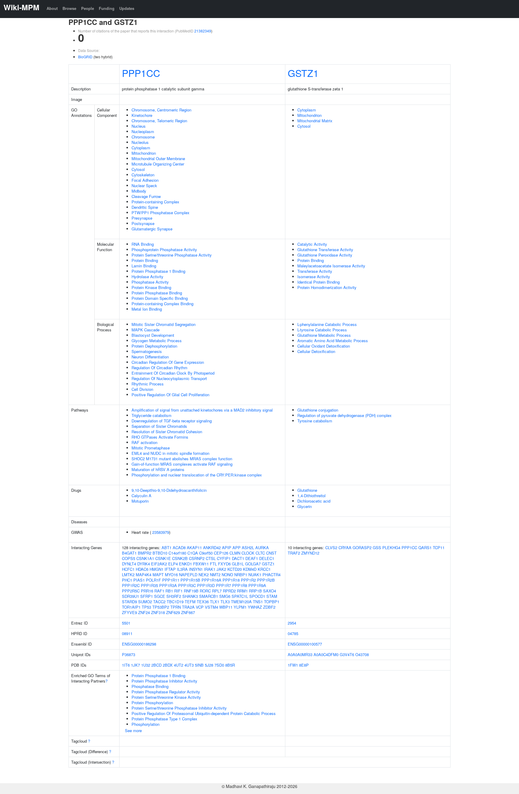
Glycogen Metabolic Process (157, 340)
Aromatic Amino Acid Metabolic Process (332, 340)
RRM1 (242, 591)
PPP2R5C (131, 591)
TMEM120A (241, 601)
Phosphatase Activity (150, 282)
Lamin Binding (144, 266)
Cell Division (142, 389)
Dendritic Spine (145, 207)
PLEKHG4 (391, 547)
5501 (126, 623)
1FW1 (293, 665)
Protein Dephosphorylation (154, 346)
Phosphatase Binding (150, 686)
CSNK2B (180, 558)
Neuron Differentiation (150, 357)
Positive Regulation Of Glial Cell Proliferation (170, 394)
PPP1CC (141, 73)
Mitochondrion (144, 153)
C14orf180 (177, 553)
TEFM (190, 601)
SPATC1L (240, 596)
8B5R (230, 665)
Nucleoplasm (143, 131)
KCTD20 (234, 569)
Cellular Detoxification (316, 351)
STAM (271, 596)
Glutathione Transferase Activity (325, 249)
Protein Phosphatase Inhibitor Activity (164, 681)
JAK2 (221, 569)
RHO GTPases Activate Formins (160, 437)
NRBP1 (240, 574)
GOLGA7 (253, 564)
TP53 (146, 607)
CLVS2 (331, 547)
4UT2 (178, 665)
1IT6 (126, 665)
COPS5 (128, 558)
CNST (271, 553)
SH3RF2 (173, 596)
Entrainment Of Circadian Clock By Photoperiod (173, 373)
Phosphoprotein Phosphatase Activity (164, 249)
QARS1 (425, 547)
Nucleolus (140, 142)
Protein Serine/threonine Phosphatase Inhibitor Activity (179, 708)
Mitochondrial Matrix (314, 120)
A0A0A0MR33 (300, 654)
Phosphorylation (145, 724)
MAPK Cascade (145, 330)
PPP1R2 (248, 580)
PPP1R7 (223, 585)
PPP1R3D (206, 585)
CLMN (234, 553)
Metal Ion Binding (147, 309)
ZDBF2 (269, 607)
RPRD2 (229, 591)
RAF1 (159, 591)
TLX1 (214, 601)
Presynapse (142, 218)
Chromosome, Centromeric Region (161, 110)
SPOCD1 (257, 596)
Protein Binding (145, 260)
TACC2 (159, 601)
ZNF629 (173, 612)
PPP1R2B (266, 580)
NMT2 (215, 574)
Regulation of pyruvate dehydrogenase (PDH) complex (344, 415)
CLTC (260, 553)
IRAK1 (209, 569)
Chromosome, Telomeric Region (159, 120)
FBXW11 (201, 564)
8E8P (304, 665)
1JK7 (135, 665)
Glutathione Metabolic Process (324, 335)
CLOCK (247, 553)
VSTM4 (211, 607)
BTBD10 (160, 553)
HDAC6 (142, 569)
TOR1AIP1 (131, 607)
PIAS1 (139, 580)
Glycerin (304, 506)
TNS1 (258, 601)
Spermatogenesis (147, 351)
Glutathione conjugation (317, 410)
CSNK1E (163, 558)
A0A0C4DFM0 (326, 654)
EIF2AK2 (159, 564)
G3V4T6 (347, 654)
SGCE (159, 596)
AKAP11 (194, 547)
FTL (213, 564)
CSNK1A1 (145, 558)
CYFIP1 (224, 558)
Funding (106, 8)
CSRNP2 (197, 558)
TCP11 (439, 547)
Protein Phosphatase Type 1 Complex (164, 719)
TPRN (175, 607)
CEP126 (221, 553)
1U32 (145, 665)
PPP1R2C (131, 585)
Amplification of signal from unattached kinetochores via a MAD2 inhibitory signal (202, 410)
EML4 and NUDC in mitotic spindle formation (170, 453)
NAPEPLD (188, 574)
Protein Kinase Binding (151, 287)
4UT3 (189, 665)
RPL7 (217, 591)
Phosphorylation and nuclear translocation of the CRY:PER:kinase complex (197, 475)
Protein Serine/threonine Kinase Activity (166, 697)
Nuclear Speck (144, 185)
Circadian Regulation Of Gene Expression (168, 362)
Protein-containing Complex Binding (162, 303)
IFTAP (170, 569)
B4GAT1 (129, 553)
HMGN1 (156, 569)
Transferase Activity (314, 271)
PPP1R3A (168, 585)
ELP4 (173, 564)
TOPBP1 (271, 601)
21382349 (202, 30)
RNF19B (191, 591)
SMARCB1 (208, 596)
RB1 (169, 591)
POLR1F (153, 580)
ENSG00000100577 (305, 644)
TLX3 (225, 601)
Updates (126, 8)
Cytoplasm (141, 148)
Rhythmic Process (148, 384)
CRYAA (344, 547)
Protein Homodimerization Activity (327, 287)
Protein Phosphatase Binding (157, 293)
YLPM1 (240, 607)
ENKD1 (185, 564)
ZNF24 (144, 612)
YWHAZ (255, 607)
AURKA (262, 547)
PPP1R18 (231, 580)
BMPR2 (144, 553)
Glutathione (307, 490)
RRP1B (255, 591)
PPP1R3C (187, 585)
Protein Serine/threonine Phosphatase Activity (172, 255)
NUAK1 (254, 574)
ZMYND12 (310, 553)
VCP (200, 607)
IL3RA (182, 569)
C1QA (192, 553)
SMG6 (224, 596)
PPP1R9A (257, 585)
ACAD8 (179, 547)
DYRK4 (143, 564)
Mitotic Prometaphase (151, 448)
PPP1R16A (211, 580)
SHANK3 (190, 596)
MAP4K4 (143, 574)
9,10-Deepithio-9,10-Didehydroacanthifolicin (169, 490)
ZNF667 (188, 612)
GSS (377, 547)
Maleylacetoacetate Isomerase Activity (331, 266)
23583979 (160, 532)
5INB (199, 665)
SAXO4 (269, 591)
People (87, 8)
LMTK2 (128, 574)
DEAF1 (251, 558)
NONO (227, 574)
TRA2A (188, 607)
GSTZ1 (303, 73)
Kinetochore (142, 115)
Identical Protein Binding (318, 282)
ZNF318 (158, 612)
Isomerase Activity (313, 276)
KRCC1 (264, 569)
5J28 (209, 665)
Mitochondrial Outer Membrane (158, 158)
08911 (127, 633)
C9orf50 (206, 553)
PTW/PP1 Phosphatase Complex (161, 212)
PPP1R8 (239, 585)
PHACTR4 (272, 574)
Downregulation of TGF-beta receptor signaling (172, 421)
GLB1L (238, 564)
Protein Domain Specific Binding (160, 298)
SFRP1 (146, 596)
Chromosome (143, 137)
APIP (226, 547)
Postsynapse (143, 223)
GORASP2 (362, 547)
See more (133, 730)
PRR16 (147, 591)
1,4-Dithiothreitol (311, 495)
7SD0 (219, 665)
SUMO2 (145, 601)
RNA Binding (143, 244)
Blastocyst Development (153, 335)
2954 (292, 623)
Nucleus (139, 126)
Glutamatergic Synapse (152, 229)
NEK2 (204, 574)
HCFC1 (128, 569)
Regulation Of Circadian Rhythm (159, 367)
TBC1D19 (175, 601)
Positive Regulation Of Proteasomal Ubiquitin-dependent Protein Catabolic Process (204, 713)
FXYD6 (224, 564)
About (52, 8)
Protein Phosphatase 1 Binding (158, 271)
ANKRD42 (212, 547)
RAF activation (144, 442)
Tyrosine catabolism (314, 421)
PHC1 (127, 580)
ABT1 (166, 547)
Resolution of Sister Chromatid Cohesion (167, 431)
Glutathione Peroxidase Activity (324, 255)
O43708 (362, 654)
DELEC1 (266, 558)
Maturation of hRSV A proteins (158, 469)
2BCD (156, 665)
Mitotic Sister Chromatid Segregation (164, 324)
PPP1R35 (149, 585)
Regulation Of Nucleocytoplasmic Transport (169, 378)
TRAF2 (294, 553)
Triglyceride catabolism (151, 415)
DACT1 (238, 558)
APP (236, 547)
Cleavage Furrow (146, 196)
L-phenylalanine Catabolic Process (327, 324)
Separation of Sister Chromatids (159, 426)
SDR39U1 (130, 596)
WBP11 (225, 607)
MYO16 (171, 574)
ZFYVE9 (129, 612)
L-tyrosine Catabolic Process (322, 330)
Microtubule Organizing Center (158, 164)
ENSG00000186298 (139, 644)
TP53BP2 (160, 607)
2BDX (168, 665)
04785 (293, 633)
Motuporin (140, 501)
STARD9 (129, 601)
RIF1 (178, 591)
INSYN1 (196, 569)
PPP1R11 (170, 580)
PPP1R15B (190, 580)
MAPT (158, 574)
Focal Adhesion (145, 180)
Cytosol (138, 169)
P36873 (128, 654)
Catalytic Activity (312, 244)
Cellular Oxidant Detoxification (323, 346)
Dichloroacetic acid (313, 501)
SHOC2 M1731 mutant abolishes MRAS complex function (182, 458)
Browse (69, 8)
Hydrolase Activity (147, 276)
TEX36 (203, 601)
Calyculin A (141, 495)
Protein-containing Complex (155, 202)
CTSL (211, 558)
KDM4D (249, 569)
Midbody (139, 191)
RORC (205, 591)
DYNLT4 (129, 564)
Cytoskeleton (143, 175)
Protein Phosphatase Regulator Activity (166, 692)
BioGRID (85, 56)
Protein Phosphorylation (152, 702)
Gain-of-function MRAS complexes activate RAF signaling (182, 464)
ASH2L (248, 547)
